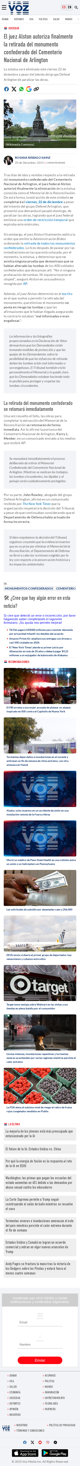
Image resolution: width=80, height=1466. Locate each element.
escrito (67, 294)
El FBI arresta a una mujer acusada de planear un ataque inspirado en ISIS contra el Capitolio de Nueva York (39, 709)
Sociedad (13, 28)
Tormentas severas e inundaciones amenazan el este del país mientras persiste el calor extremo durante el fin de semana (40, 1226)
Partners (50, 1409)
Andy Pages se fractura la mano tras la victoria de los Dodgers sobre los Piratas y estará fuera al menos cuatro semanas (38, 1269)
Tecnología (51, 1404)
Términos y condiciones (30, 1431)
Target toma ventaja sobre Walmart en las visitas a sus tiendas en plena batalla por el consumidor (37, 1006)
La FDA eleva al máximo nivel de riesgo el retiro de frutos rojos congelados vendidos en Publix (39, 1109)
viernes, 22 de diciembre (44, 202)
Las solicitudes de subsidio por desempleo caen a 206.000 (39, 909)
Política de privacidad (62, 1425)
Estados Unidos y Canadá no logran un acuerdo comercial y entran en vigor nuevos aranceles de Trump (37, 1247)
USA (31, 19)
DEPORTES (14, 1404)
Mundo (68, 19)
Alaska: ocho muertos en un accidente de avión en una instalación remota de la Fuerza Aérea (38, 812)
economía (14, 1392)
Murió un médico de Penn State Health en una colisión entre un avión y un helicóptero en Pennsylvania (41, 861)
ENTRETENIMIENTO (55, 1398)
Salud (56, 19)
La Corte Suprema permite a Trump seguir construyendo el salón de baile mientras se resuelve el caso (39, 1204)
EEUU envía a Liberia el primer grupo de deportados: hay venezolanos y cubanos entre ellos (39, 956)
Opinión (13, 1409)
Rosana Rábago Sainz (33, 157)
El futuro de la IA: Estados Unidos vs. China (33, 1149)
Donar (5, 19)
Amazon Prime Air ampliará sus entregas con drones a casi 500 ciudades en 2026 (40, 640)
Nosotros (15, 1415)
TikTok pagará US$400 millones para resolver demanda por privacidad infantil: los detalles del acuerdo (41, 631)
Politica (43, 19)
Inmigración (52, 1392)
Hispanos (19, 19)
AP (25, 284)
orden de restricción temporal (45, 220)
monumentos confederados (29, 588)
